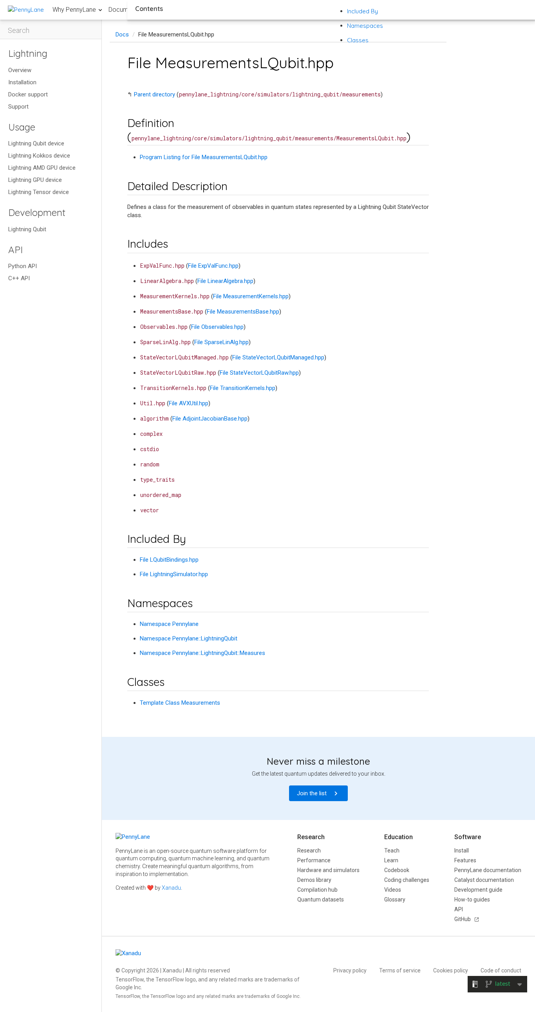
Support (18, 106)
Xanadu (171, 888)
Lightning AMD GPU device (42, 167)
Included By (362, 11)
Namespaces (365, 25)
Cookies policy (450, 970)
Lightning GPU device (35, 179)
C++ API (19, 278)
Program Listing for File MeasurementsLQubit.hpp (204, 157)
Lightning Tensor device (38, 192)
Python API (22, 266)
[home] (26, 9)
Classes (358, 40)
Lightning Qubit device (36, 143)
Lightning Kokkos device (39, 155)
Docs (122, 34)
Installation (22, 82)
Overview (19, 70)
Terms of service (400, 970)
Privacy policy (350, 970)
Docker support (28, 94)
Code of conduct (501, 970)
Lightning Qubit (27, 229)
